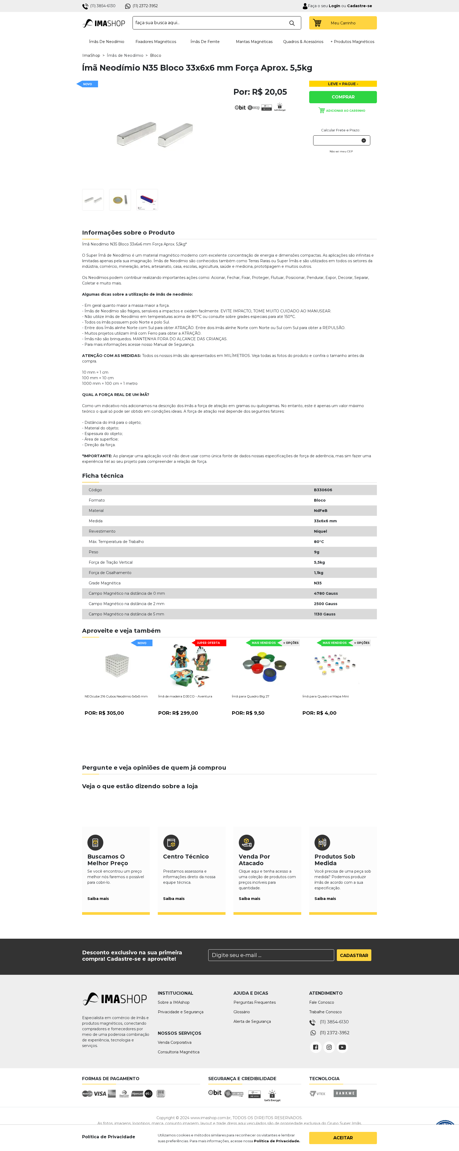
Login (334, 5)
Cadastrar (354, 955)
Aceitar (343, 1137)
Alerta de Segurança (252, 1021)
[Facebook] (315, 1043)
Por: (104, 713)
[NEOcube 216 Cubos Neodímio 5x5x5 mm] (117, 666)
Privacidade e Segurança (180, 1012)
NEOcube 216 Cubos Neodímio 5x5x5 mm (116, 696)
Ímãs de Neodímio (106, 41)
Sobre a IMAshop (174, 1002)
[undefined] (154, 133)
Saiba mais (98, 898)
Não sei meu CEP (341, 151)
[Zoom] (93, 199)
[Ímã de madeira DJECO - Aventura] (191, 666)
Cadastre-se (359, 5)
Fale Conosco (321, 1002)
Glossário (241, 1012)
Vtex (319, 1098)
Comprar (343, 97)
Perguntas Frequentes (254, 1002)
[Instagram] (329, 1043)
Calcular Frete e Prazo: (340, 130)
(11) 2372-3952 (145, 5)
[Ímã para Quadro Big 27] (264, 666)
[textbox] (217, 22)
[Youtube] (342, 1043)
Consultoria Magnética (178, 1052)
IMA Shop (103, 22)
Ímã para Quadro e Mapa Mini (326, 696)
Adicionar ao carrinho (345, 111)
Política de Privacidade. (277, 1141)
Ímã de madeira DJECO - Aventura (185, 696)
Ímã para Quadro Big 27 (250, 696)
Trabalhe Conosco (325, 1012)
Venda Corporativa (175, 1042)
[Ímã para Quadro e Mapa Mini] (335, 666)
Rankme (345, 1098)
